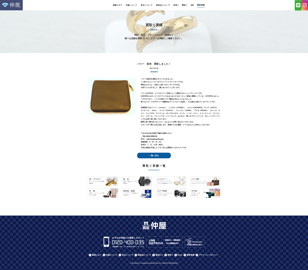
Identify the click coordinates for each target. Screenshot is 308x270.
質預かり (159, 255)
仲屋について (111, 255)
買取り (170, 255)
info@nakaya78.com (155, 139)
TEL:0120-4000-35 (149, 136)
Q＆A (180, 255)
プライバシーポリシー (208, 255)
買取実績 (190, 255)
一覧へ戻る (154, 155)
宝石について (127, 255)
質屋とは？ (97, 255)
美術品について (144, 255)
